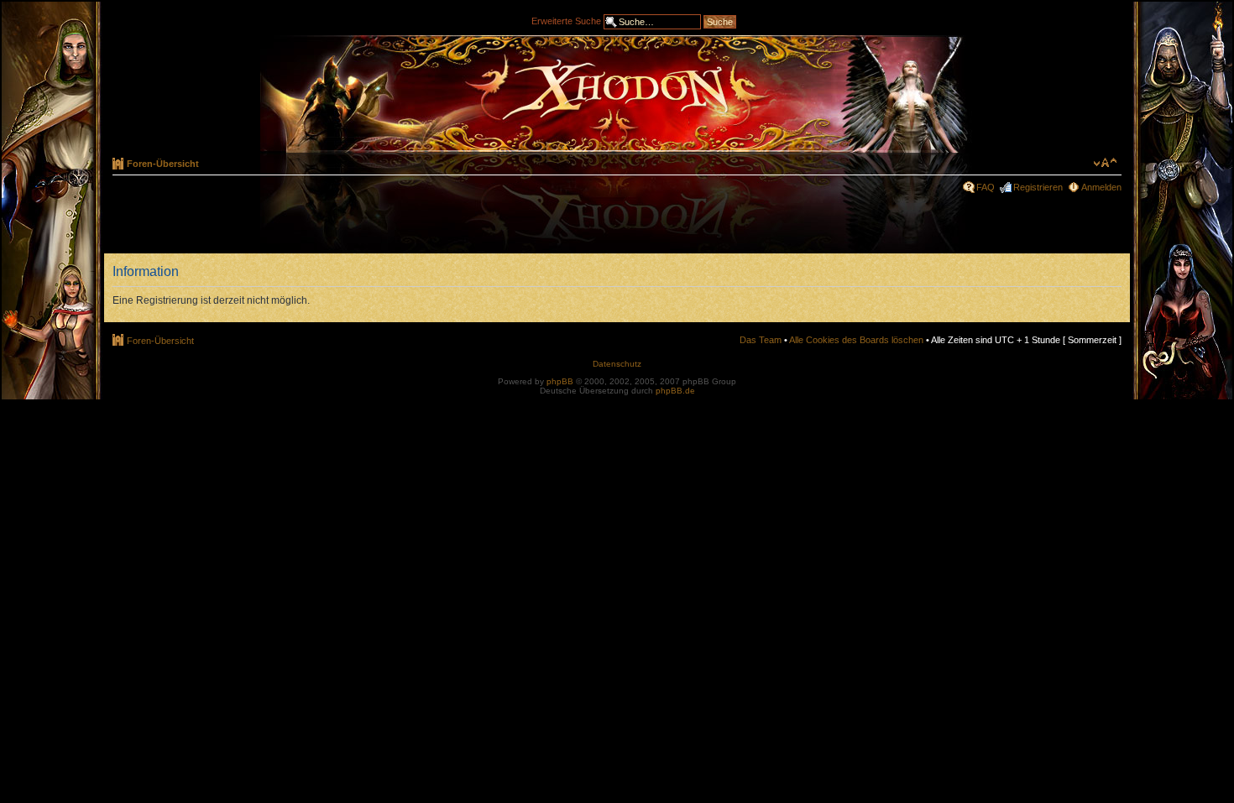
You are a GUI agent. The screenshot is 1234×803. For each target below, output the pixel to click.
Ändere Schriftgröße (1105, 162)
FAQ (985, 187)
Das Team (761, 340)
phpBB (559, 381)
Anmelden (1101, 187)
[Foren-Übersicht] (617, 94)
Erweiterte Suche (566, 20)
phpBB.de (675, 390)
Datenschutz (617, 363)
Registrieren (1038, 187)
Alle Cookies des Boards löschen (856, 340)
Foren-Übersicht (163, 164)
